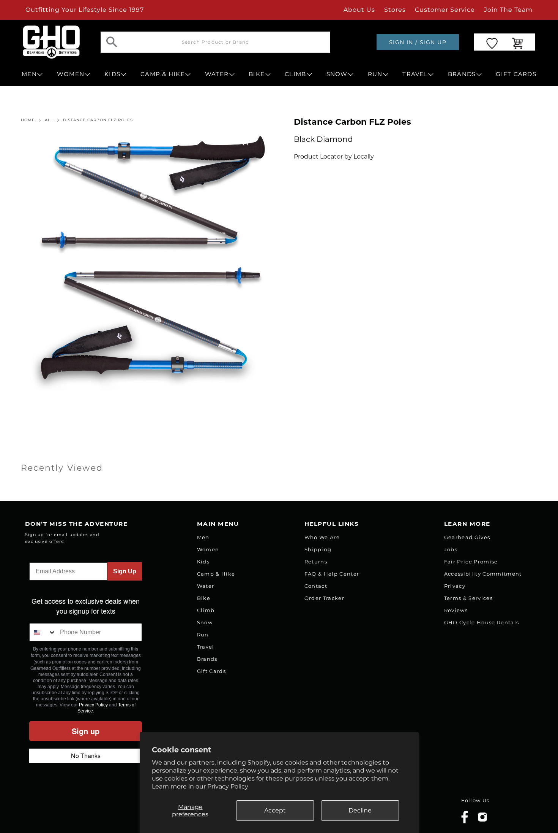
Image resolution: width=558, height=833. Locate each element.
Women (208, 549)
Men (203, 537)
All (49, 120)
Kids (203, 562)
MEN (29, 74)
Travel (205, 647)
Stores (395, 9)
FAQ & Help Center (331, 574)
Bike (203, 598)
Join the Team (508, 9)
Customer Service (445, 9)
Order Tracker (324, 598)
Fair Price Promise (471, 562)
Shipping (318, 549)
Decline (360, 810)
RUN (375, 74)
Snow (205, 622)
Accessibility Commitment (483, 574)
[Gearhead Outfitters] (51, 42)
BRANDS (462, 74)
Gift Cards (211, 671)
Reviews (456, 610)
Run (203, 634)
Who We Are (322, 537)
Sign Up (124, 571)
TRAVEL (415, 74)
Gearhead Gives (467, 537)
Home (28, 120)
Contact (315, 586)
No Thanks (86, 755)
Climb (206, 610)
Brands (207, 659)
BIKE (257, 74)
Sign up (85, 730)
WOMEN (70, 74)
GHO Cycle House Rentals (481, 622)
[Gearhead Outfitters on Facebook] (464, 821)
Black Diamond (323, 139)
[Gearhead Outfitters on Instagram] (482, 819)
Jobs (450, 549)
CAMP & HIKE (162, 74)
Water (205, 586)
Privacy (454, 586)
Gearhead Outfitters (105, 811)
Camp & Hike (216, 574)
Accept (275, 810)
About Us (359, 9)
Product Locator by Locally (334, 156)
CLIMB (295, 74)
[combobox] (43, 632)
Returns (315, 562)
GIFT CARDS (516, 74)
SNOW (337, 74)
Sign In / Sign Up (417, 42)
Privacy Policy (227, 786)
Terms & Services (468, 598)
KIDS (112, 74)
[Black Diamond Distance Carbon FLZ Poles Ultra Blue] (148, 263)
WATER (217, 74)
